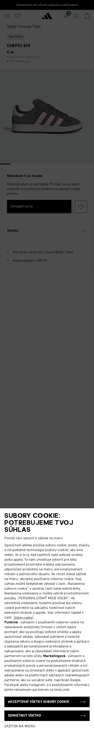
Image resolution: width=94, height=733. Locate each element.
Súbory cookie (23, 617)
